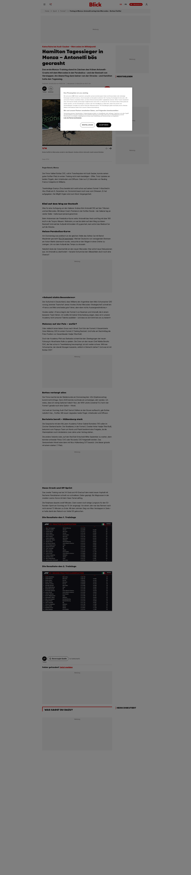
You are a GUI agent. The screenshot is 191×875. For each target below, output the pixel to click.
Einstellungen (87, 125)
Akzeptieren (103, 125)
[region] (96, 109)
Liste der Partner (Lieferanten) (73, 118)
